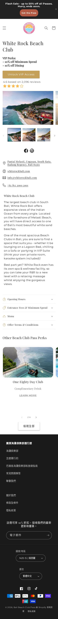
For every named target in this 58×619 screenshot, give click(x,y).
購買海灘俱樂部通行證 (19, 443)
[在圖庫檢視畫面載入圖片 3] (43, 134)
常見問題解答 (13, 473)
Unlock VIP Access (21, 74)
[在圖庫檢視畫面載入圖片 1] (14, 134)
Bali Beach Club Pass (24, 607)
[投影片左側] (3, 135)
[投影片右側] (54, 135)
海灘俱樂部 (12, 450)
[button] (4, 28)
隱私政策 (11, 510)
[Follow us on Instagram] (32, 151)
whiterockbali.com (18, 171)
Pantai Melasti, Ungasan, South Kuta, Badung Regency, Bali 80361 (29, 163)
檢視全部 (28, 426)
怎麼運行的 (12, 458)
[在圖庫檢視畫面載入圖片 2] (28, 134)
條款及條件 (12, 502)
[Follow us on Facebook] (26, 151)
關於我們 (11, 495)
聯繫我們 (11, 480)
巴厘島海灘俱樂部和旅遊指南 (22, 465)
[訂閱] (48, 535)
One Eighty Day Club (28, 382)
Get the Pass (29, 13)
